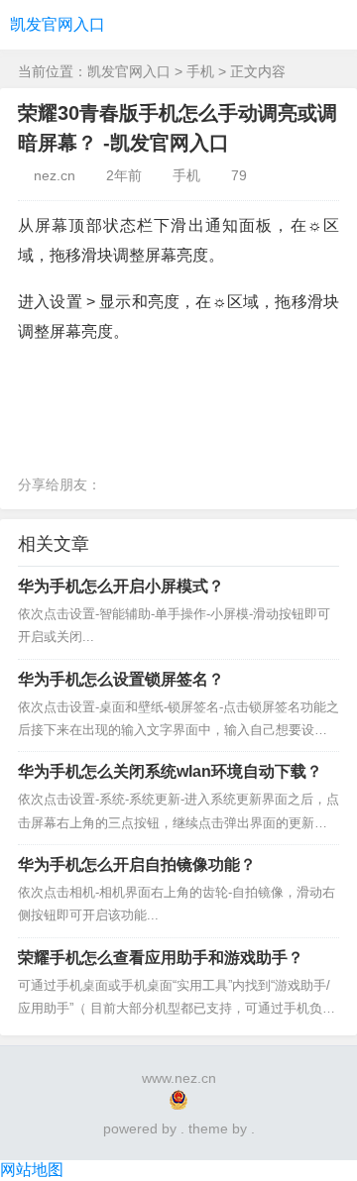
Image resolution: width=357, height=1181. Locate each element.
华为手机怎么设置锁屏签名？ (121, 679)
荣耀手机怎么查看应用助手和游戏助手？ (160, 957)
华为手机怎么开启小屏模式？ (121, 586)
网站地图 (31, 1169)
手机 (200, 71)
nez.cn (54, 175)
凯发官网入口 (57, 24)
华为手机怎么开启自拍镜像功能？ (137, 864)
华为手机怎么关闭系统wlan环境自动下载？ (170, 771)
